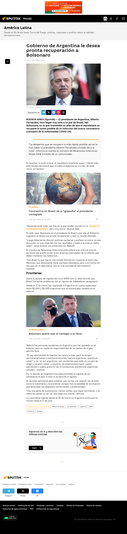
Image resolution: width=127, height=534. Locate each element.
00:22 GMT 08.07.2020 (35, 60)
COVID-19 (30, 411)
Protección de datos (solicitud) (15, 509)
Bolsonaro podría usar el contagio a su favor (55, 333)
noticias (39, 411)
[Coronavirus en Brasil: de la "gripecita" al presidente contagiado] (63, 188)
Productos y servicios (45, 505)
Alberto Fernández (58, 406)
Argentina (83, 406)
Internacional (44, 406)
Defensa (49, 484)
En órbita (33, 207)
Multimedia (61, 484)
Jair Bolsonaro (72, 406)
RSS (31, 509)
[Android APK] (10, 518)
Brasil (91, 406)
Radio (71, 484)
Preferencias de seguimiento (47, 509)
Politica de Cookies (94, 505)
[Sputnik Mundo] (12, 21)
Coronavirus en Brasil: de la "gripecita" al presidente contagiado (61, 212)
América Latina (36, 329)
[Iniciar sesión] (110, 18)
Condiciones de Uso (26, 505)
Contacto (60, 505)
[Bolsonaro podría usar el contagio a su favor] (63, 311)
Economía (38, 484)
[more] (96, 219)
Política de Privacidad (75, 505)
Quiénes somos (9, 505)
